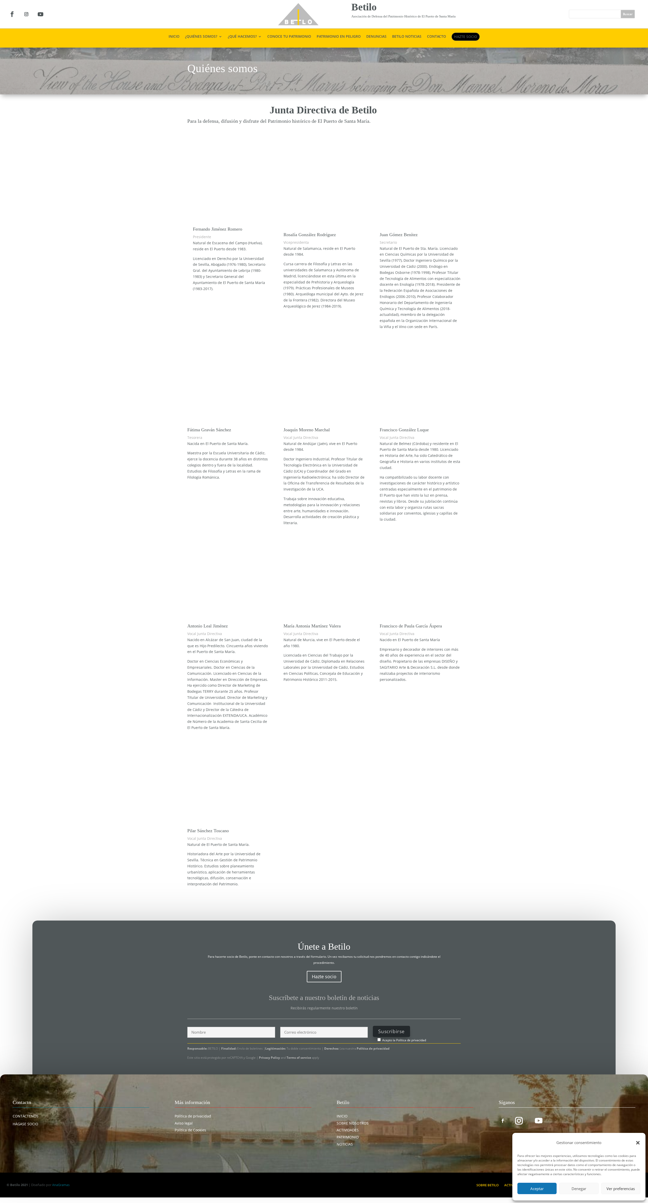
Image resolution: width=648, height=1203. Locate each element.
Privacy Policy (270, 1057)
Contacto (436, 37)
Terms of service (299, 1057)
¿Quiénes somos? (201, 37)
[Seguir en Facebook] (12, 14)
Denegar (579, 1188)
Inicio (174, 37)
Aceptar (537, 1188)
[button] (637, 1142)
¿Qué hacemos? (242, 37)
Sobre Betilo (487, 1185)
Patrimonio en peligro (339, 37)
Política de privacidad (411, 1040)
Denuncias (376, 37)
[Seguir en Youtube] (40, 14)
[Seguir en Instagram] (26, 14)
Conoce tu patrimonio (289, 37)
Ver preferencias (620, 1188)
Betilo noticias (406, 37)
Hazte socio (324, 976)
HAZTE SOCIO (465, 36)
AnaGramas (61, 1184)
